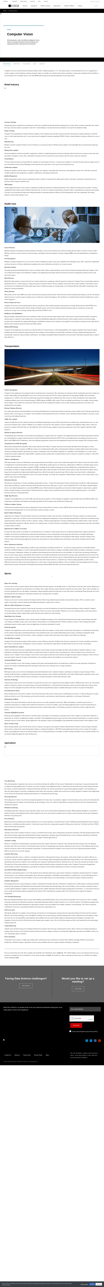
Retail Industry (7, 63)
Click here (78, 988)
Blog (47, 1055)
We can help (26, 985)
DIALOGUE (32, 1)
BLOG (39, 1)
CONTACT (46, 1)
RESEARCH (14, 1)
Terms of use (27, 1055)
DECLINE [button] (99, 1284)
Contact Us (8, 1055)
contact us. (60, 953)
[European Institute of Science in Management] (13, 5)
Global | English (94, 1)
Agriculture (42, 63)
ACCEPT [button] (92, 1284)
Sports (34, 63)
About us (17, 1055)
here (49, 955)
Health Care (17, 63)
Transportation (26, 63)
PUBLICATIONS (23, 1)
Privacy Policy (38, 1055)
